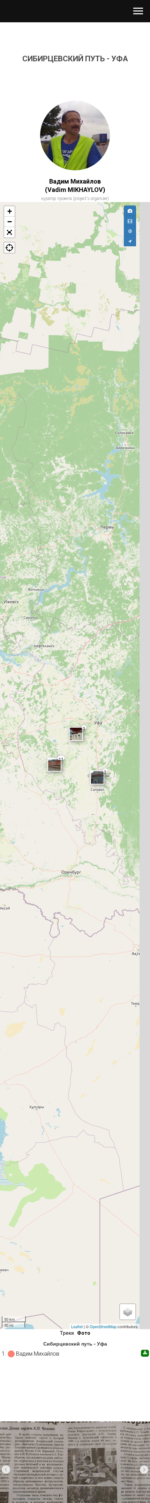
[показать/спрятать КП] (130, 231)
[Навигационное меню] (138, 11)
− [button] (9, 221)
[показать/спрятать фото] (130, 211)
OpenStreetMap (103, 1326)
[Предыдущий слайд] (6, 1469)
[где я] (9, 247)
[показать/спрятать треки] (130, 241)
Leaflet (77, 1326)
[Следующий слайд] (144, 1469)
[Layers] (127, 1311)
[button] (9, 232)
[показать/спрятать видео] (130, 221)
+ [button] (9, 211)
